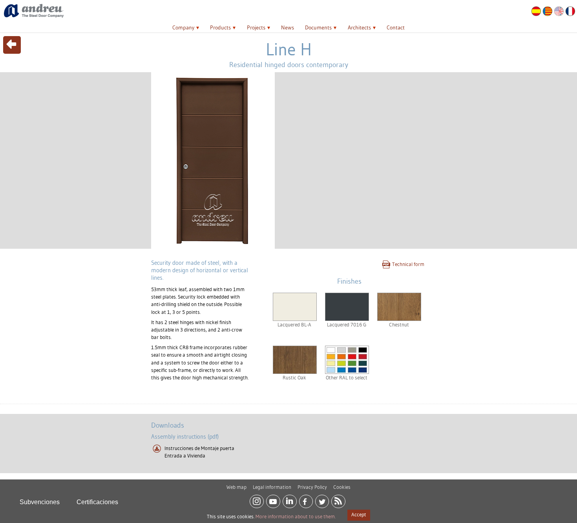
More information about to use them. (296, 516)
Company (183, 27)
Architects (359, 27)
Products (220, 27)
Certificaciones (97, 502)
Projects (256, 27)
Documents (318, 27)
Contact (396, 27)
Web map (236, 487)
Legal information (272, 487)
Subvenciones (40, 502)
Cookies (342, 487)
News (287, 27)
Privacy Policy (312, 487)
